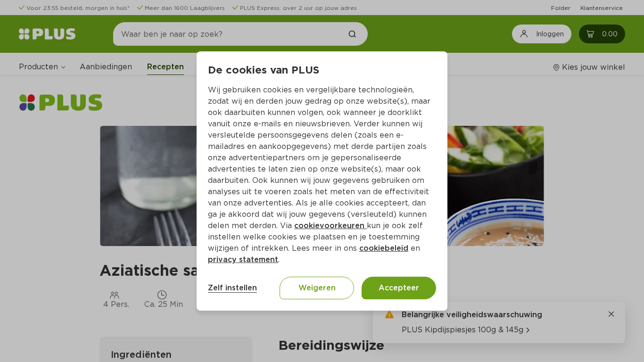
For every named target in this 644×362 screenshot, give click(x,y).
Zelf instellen (232, 287)
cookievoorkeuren (330, 225)
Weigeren (317, 287)
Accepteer (399, 287)
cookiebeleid (383, 248)
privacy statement (243, 259)
